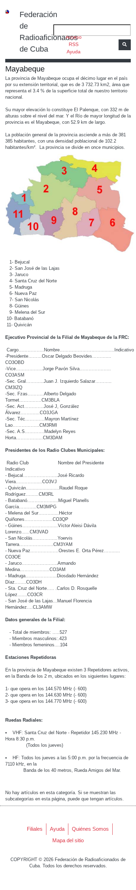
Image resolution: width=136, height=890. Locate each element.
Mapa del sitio (68, 840)
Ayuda (74, 51)
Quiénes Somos (90, 829)
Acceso (74, 37)
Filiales (35, 829)
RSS (73, 44)
